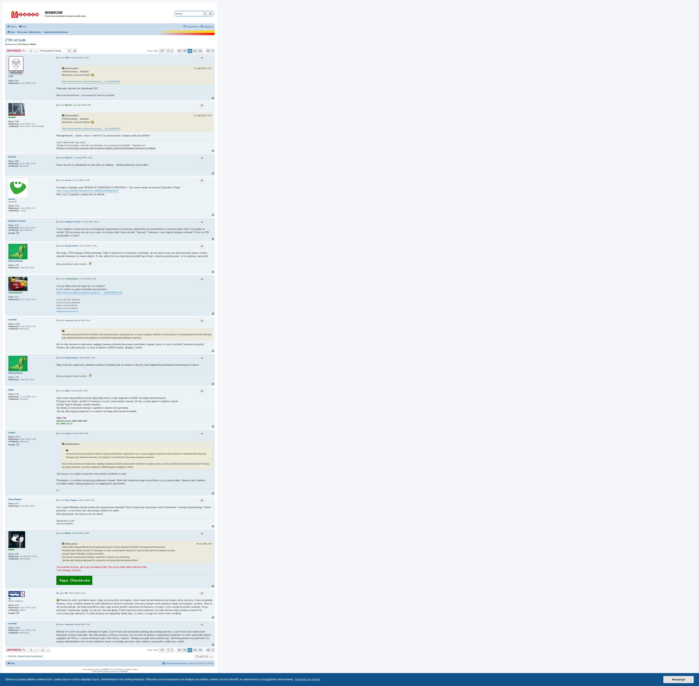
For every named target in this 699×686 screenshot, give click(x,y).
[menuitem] (22, 26)
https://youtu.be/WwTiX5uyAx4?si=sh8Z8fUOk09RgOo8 (86, 190)
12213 (17, 437)
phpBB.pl (124, 671)
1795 (17, 265)
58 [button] (179, 51)
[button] (162, 51)
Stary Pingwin (15, 499)
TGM (10, 76)
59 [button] (184, 51)
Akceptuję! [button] (678, 679)
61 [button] (195, 51)
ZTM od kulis (15, 40)
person (68, 68)
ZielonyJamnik (15, 261)
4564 (17, 225)
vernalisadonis (15, 293)
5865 (17, 161)
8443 (17, 605)
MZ (9, 598)
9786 (17, 206)
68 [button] (208, 51)
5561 (17, 81)
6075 (17, 503)
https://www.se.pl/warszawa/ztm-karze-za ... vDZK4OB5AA (87, 292)
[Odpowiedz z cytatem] (202, 58)
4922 (17, 554)
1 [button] (172, 51)
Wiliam (33, 44)
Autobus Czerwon (17, 221)
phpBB (105, 669)
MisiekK (12, 117)
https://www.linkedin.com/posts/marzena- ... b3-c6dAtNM (89, 81)
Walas (11, 390)
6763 (17, 394)
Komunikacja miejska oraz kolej (66, 311)
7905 (17, 121)
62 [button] (200, 51)
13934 (17, 324)
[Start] (25, 14)
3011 (17, 297)
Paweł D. (12, 157)
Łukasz (11, 432)
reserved (12, 320)
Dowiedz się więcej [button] (307, 679)
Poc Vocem (23, 44)
